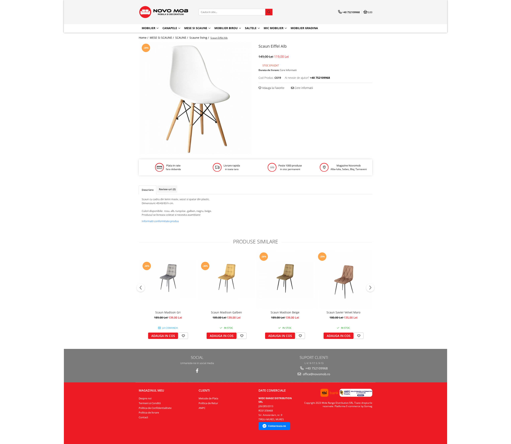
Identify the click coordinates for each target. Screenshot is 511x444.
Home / (144, 37)
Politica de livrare (149, 412)
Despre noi (145, 398)
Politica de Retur (208, 403)
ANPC (202, 408)
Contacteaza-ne (277, 426)
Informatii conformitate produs (160, 221)
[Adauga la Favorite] (183, 336)
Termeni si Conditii (150, 403)
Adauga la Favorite (272, 88)
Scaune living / (199, 37)
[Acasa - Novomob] (164, 12)
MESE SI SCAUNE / (162, 37)
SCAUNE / (182, 37)
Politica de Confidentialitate (155, 408)
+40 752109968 (316, 368)
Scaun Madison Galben (226, 312)
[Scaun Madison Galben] (226, 280)
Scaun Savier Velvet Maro (343, 312)
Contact (143, 417)
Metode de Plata (208, 398)
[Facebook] (197, 370)
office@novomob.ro (316, 374)
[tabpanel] (196, 98)
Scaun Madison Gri (168, 312)
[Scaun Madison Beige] (284, 279)
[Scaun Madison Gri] (168, 280)
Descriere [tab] (147, 190)
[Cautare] (268, 12)
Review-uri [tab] (167, 189)
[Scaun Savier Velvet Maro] (343, 279)
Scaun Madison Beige (285, 312)
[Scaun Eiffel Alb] (196, 98)
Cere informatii (303, 88)
